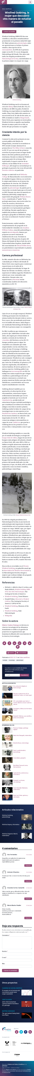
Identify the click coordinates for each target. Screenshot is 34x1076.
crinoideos (6, 340)
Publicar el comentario (10, 970)
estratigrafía (14, 232)
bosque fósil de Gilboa (9, 438)
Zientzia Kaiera (7, 999)
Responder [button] (28, 865)
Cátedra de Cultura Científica (16, 1064)
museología (12, 660)
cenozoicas (16, 250)
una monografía (16, 371)
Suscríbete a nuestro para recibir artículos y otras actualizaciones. (16, 669)
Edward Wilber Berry (24, 245)
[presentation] (17, 688)
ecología (5, 660)
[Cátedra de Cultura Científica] (11, 1044)
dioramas (16, 279)
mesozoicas (6, 250)
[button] (4, 643)
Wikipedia (8, 615)
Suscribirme (24, 675)
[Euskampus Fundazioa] (26, 1044)
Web (3, 963)
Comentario (6, 935)
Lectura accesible (9, 31)
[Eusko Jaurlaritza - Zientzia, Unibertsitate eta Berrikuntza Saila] (17, 1055)
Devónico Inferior (8, 170)
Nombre (5, 951)
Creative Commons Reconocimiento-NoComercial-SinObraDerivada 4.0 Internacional (16, 1071)
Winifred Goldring (17, 99)
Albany (10, 106)
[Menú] (30, 2)
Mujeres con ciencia (11, 1069)
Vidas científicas (7, 9)
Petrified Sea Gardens (9, 413)
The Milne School (18, 148)
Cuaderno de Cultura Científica (12, 988)
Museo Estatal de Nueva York (23, 515)
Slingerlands (24, 118)
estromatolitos (7, 50)
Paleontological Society (10, 59)
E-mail (4, 957)
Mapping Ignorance (8, 1011)
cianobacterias (7, 400)
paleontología (22, 43)
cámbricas (16, 422)
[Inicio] (3, 2)
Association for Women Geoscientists (17, 570)
